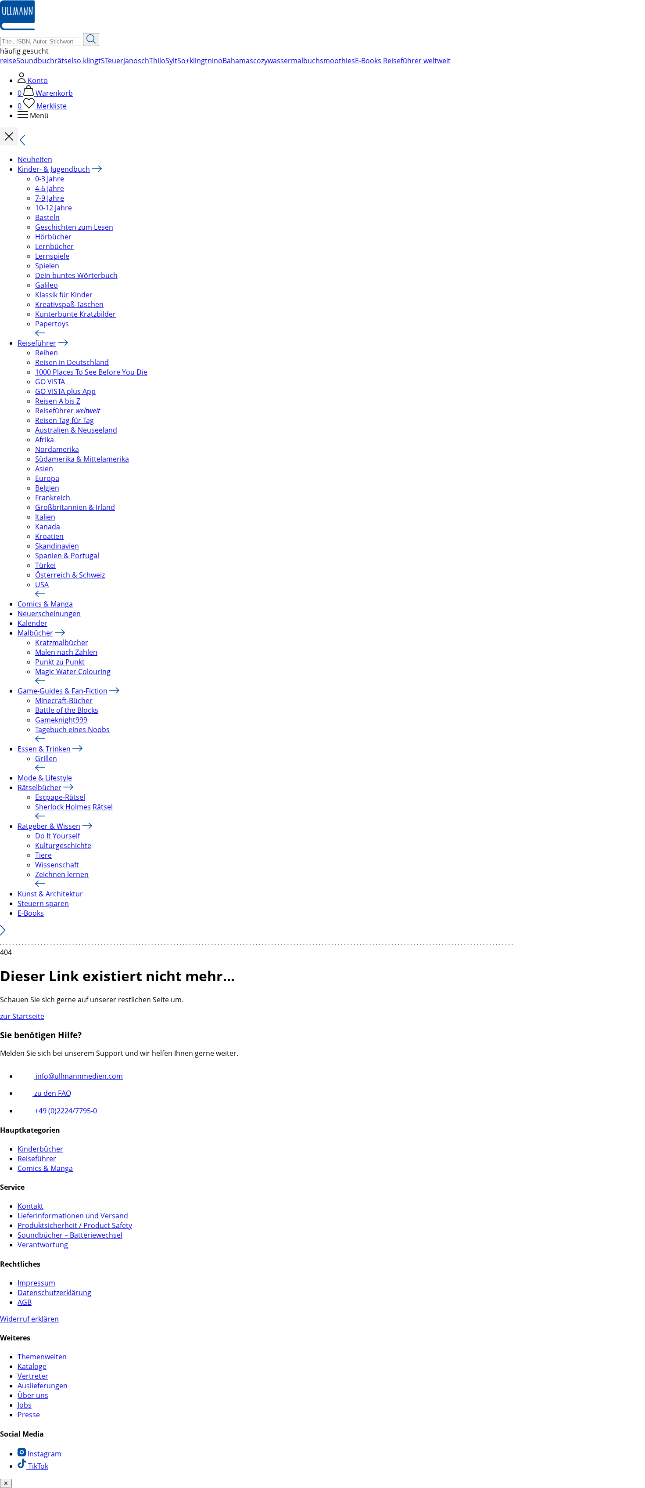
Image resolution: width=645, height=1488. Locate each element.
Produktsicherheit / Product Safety (75, 1225)
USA (42, 584)
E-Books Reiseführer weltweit (403, 60)
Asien (44, 468)
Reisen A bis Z (57, 401)
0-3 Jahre (49, 179)
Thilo (157, 60)
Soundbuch (35, 60)
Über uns (33, 1395)
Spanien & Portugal (67, 555)
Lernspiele (52, 256)
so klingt (87, 60)
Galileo (46, 285)
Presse (29, 1414)
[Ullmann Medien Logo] (17, 28)
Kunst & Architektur (50, 894)
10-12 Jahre (53, 208)
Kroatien (49, 536)
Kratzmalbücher (61, 642)
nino (215, 60)
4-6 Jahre (49, 188)
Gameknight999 (61, 720)
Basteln (47, 217)
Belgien (47, 488)
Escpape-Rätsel (60, 797)
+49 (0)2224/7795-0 (65, 1111)
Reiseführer (37, 343)
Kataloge (32, 1366)
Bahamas (237, 60)
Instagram (43, 1454)
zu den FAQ (51, 1093)
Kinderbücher (40, 1149)
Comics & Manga (45, 604)
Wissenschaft (57, 865)
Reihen (46, 353)
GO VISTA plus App (65, 391)
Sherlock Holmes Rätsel (74, 807)
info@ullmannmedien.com (78, 1076)
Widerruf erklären (29, 1319)
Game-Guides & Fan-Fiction (63, 691)
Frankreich (52, 497)
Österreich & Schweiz (70, 575)
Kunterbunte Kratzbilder (75, 314)
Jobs (25, 1405)
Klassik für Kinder (64, 295)
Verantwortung (43, 1245)
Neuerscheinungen (49, 613)
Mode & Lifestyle (45, 778)
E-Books (31, 913)
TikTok (37, 1466)
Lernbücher (54, 246)
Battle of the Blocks (66, 710)
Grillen (46, 758)
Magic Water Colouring (73, 671)
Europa (47, 478)
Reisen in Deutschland (72, 362)
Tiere (43, 855)
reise (8, 60)
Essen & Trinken (44, 749)
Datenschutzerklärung (54, 1292)
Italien (45, 517)
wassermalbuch (294, 60)
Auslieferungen (43, 1385)
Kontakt (30, 1206)
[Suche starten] (91, 39)
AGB (25, 1302)
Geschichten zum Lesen (74, 227)
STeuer (112, 60)
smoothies (337, 60)
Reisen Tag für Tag (64, 420)
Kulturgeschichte (63, 845)
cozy (260, 60)
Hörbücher (53, 237)
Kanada (47, 526)
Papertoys (52, 324)
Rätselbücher (39, 787)
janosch (136, 60)
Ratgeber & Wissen (49, 826)
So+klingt (192, 60)
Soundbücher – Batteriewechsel (70, 1235)
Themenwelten (42, 1357)
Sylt (171, 60)
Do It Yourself (57, 836)
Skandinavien (57, 546)
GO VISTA (50, 381)
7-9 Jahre (49, 198)
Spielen (47, 266)
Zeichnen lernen (62, 874)
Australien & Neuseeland (76, 430)
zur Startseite (22, 1016)
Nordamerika (57, 449)
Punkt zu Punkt (60, 662)
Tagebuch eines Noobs (72, 729)
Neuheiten (35, 159)
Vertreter (33, 1376)
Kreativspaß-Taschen (69, 304)
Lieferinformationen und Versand (73, 1216)
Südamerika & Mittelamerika (82, 459)
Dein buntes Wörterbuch (76, 275)
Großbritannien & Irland (75, 507)
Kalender (32, 623)
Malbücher (35, 633)
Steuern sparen (43, 903)
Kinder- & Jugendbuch (54, 169)
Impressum (36, 1283)
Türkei (45, 565)
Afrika (44, 439)
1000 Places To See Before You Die (91, 372)
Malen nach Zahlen (66, 652)
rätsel (63, 60)
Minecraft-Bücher (64, 700)
